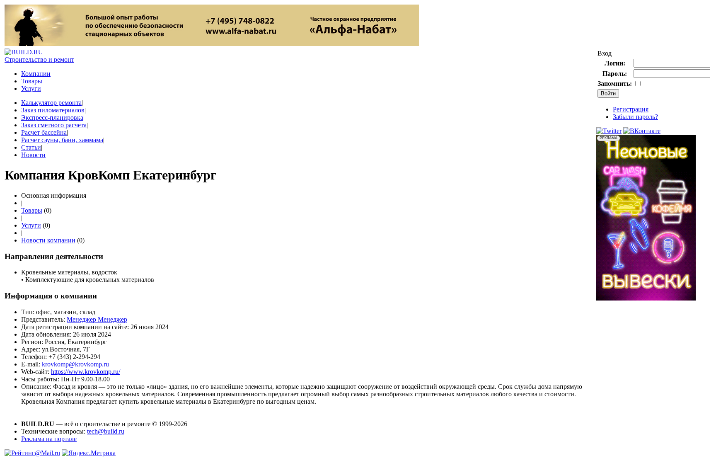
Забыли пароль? (635, 116)
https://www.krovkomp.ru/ (85, 371)
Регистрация (630, 109)
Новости (33, 154)
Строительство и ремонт (39, 59)
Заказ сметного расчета (54, 124)
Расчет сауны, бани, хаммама (62, 139)
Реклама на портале (49, 438)
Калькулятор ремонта (51, 102)
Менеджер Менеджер (97, 319)
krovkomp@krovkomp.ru (75, 364)
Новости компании (48, 240)
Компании (36, 73)
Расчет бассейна (44, 132)
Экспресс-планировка (52, 117)
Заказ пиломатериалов (53, 110)
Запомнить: (614, 83)
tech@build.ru (105, 431)
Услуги (31, 88)
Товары (31, 81)
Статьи (31, 147)
